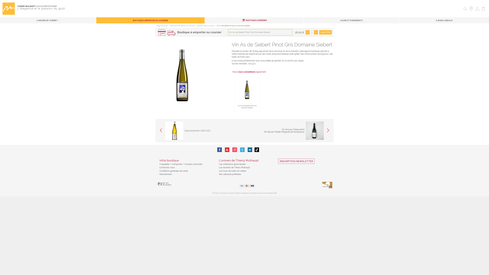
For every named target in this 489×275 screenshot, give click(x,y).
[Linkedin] (250, 149)
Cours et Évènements (351, 20)
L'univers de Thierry (47, 20)
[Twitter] (242, 149)
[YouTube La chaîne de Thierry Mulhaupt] (227, 149)
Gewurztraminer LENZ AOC (197, 130)
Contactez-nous (167, 167)
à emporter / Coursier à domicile (186, 164)
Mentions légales (241, 193)
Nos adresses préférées (230, 174)
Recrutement (165, 174)
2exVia (260, 193)
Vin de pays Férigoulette (293, 129)
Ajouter (325, 32)
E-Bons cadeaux (444, 20)
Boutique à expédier (256, 20)
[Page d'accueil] (9, 14)
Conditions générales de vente (173, 171)
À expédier (164, 164)
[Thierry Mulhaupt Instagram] (234, 149)
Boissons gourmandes (205, 26)
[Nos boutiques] (471, 11)
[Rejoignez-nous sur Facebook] (219, 149)
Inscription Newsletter (296, 161)
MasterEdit (271, 193)
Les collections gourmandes (232, 164)
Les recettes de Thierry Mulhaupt (234, 167)
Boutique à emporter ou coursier (150, 20)
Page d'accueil (162, 26)
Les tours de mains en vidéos (232, 171)
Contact (231, 193)
